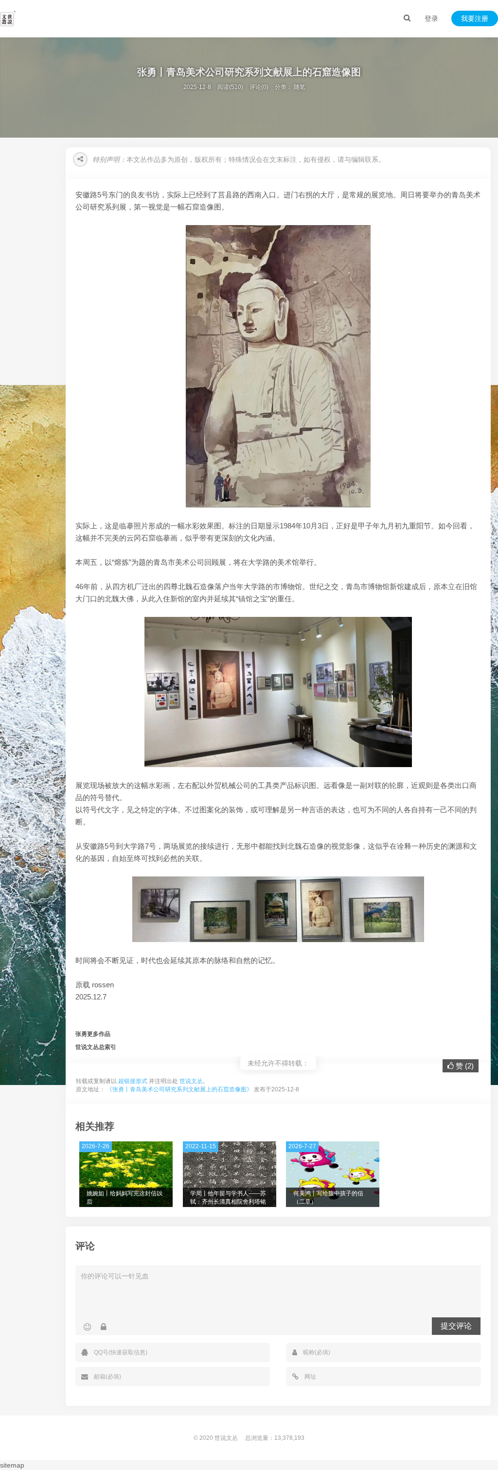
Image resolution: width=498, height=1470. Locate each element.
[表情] (87, 1327)
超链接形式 (132, 1081)
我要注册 (474, 18)
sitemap (12, 1465)
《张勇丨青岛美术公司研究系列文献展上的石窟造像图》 (179, 1089)
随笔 (299, 87)
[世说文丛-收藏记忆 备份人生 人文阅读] (8, 18)
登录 (431, 18)
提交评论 (456, 1326)
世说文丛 (191, 1081)
